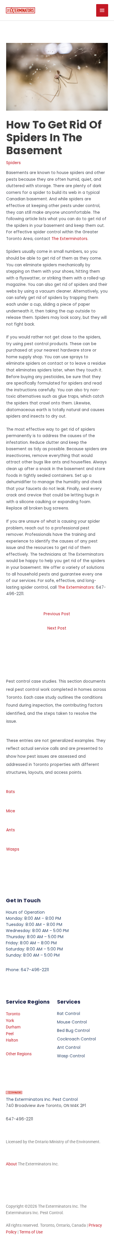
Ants (10, 830)
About (11, 1164)
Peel (9, 1033)
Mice (10, 811)
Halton (12, 1040)
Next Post (56, 628)
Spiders (13, 163)
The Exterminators (69, 238)
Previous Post (57, 614)
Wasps (12, 849)
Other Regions (19, 1053)
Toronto (13, 1013)
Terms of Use (31, 1232)
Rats (10, 792)
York (10, 1020)
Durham (13, 1027)
